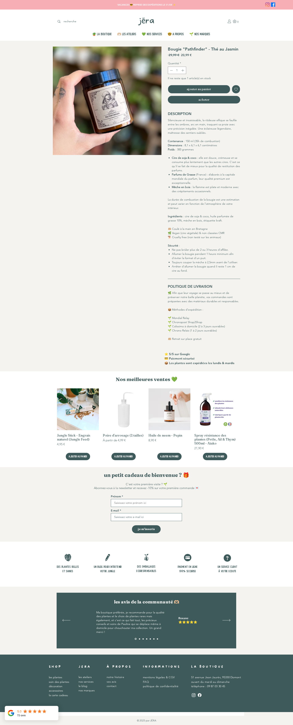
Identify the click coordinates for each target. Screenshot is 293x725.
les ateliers (85, 677)
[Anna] (150, 638)
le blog (83, 686)
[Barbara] (153, 638)
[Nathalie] (157, 638)
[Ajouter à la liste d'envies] (236, 89)
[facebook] (273, 4)
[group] (146, 424)
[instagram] (267, 4)
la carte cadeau (58, 695)
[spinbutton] (177, 70)
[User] (229, 21)
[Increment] (183, 70)
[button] (237, 21)
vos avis (111, 681)
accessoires (56, 690)
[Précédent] (66, 620)
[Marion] (146, 638)
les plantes (55, 677)
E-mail (115, 510)
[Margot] (143, 638)
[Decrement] (170, 70)
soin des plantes (59, 682)
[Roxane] (135, 638)
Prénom (116, 496)
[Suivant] (226, 620)
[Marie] (139, 639)
